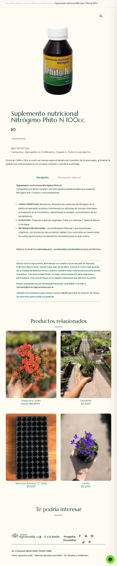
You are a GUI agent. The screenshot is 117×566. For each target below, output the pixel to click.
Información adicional (69, 177)
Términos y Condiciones (77, 555)
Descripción (42, 177)
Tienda (15, 3)
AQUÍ (71, 283)
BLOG (65, 292)
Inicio (8, 3)
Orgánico (50, 3)
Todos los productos (79, 151)
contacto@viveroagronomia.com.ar (35, 287)
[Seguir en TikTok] (83, 542)
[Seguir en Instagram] (92, 536)
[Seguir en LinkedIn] (85, 536)
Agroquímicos (25, 3)
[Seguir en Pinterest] (89, 542)
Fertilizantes (38, 3)
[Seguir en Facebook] (79, 536)
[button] (101, 16)
